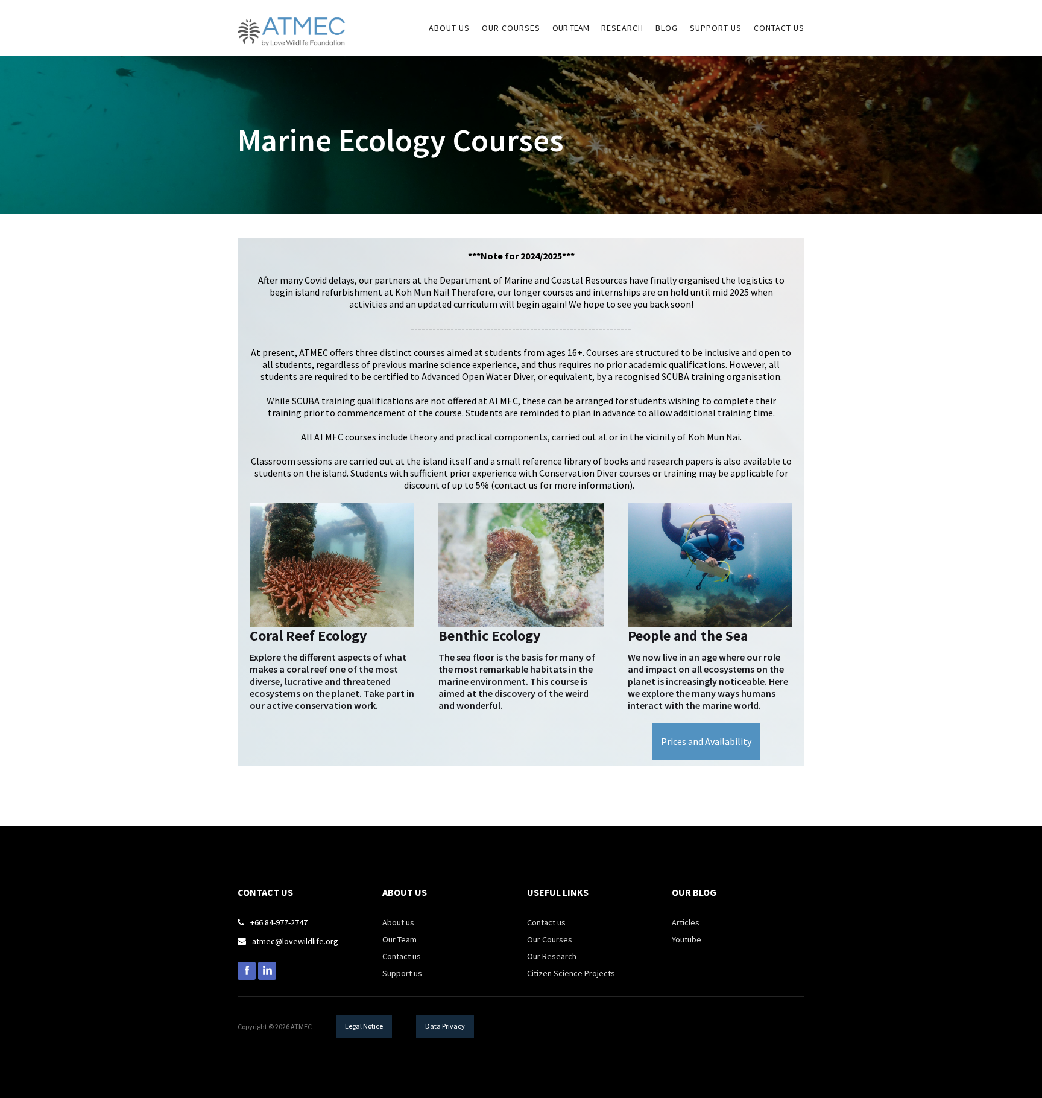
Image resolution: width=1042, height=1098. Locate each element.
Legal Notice (364, 1025)
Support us (402, 973)
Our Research (551, 956)
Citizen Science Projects (571, 973)
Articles (685, 922)
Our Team (570, 27)
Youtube (686, 939)
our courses (511, 27)
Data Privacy (445, 1025)
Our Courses (549, 939)
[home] (292, 23)
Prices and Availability (706, 741)
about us (449, 27)
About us (398, 922)
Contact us (779, 27)
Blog (666, 27)
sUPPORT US (716, 27)
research (622, 27)
